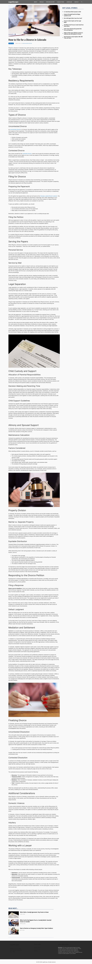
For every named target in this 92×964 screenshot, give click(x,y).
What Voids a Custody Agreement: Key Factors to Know (34, 912)
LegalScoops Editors (27, 43)
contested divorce (27, 153)
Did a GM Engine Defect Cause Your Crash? (73, 18)
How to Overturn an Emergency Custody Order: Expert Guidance (36, 928)
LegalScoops (13, 2)
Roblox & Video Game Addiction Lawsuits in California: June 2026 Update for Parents (73, 33)
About (35, 2)
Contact (76, 2)
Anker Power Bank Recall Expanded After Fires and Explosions (73, 29)
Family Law (11, 43)
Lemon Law (69, 2)
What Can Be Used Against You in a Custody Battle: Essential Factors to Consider (35, 921)
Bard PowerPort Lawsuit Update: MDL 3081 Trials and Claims (73, 37)
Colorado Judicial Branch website (48, 196)
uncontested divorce (15, 129)
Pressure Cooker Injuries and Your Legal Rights (72, 21)
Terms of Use (37, 949)
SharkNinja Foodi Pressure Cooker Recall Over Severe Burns (74, 25)
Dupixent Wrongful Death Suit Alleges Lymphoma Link (72, 15)
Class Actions (60, 2)
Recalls (42, 2)
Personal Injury (50, 2)
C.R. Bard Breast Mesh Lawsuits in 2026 (72, 11)
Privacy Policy (37, 947)
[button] (81, 2)
